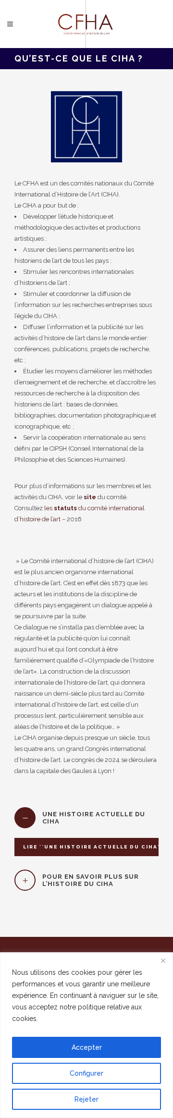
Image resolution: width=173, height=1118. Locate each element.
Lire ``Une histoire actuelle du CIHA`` (92, 846)
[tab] (86, 817)
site (89, 497)
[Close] (163, 960)
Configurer (86, 1073)
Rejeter (86, 1099)
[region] (86, 1035)
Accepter (87, 1047)
